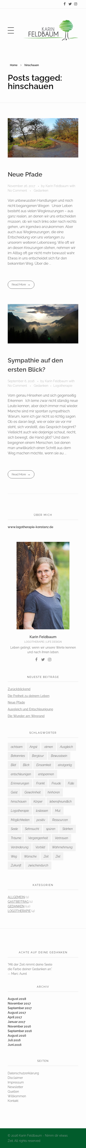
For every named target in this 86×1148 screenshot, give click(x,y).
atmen (48, 747)
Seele (14, 829)
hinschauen (18, 801)
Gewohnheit (32, 792)
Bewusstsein (59, 756)
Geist (14, 792)
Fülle (71, 783)
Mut (57, 810)
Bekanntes (18, 756)
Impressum (16, 1082)
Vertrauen (61, 838)
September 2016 (20, 1031)
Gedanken (41, 190)
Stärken (67, 829)
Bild (13, 765)
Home (13, 65)
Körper (38, 801)
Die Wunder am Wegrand (26, 716)
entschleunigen (21, 774)
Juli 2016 (14, 1040)
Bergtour (38, 756)
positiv (41, 820)
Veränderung (19, 847)
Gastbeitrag (18, 901)
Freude (56, 783)
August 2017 (17, 1012)
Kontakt (13, 1100)
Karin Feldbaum (57, 186)
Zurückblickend (19, 689)
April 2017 (15, 1017)
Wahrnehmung (62, 847)
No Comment (17, 190)
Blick (26, 765)
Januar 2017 (16, 1022)
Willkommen (17, 1096)
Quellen (13, 1091)
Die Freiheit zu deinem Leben (28, 696)
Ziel (58, 856)
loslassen (42, 810)
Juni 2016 (15, 1044)
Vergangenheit (38, 838)
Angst (33, 747)
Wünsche (30, 856)
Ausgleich (66, 747)
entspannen (46, 774)
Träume (16, 838)
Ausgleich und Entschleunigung (30, 709)
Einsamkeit (43, 765)
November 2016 (19, 1026)
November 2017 (19, 1003)
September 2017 (20, 1008)
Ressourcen (60, 820)
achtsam (16, 747)
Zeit (46, 856)
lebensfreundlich (61, 801)
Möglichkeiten (20, 820)
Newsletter (15, 1087)
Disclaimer (15, 1078)
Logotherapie (62, 385)
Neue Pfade (25, 174)
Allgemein (16, 897)
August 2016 (17, 1035)
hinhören (54, 792)
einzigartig (65, 765)
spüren (50, 829)
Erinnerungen (20, 783)
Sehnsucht (32, 829)
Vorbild (40, 847)
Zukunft (16, 865)
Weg (14, 856)
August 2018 (17, 999)
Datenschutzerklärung (23, 1073)
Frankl (40, 783)
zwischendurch (38, 865)
